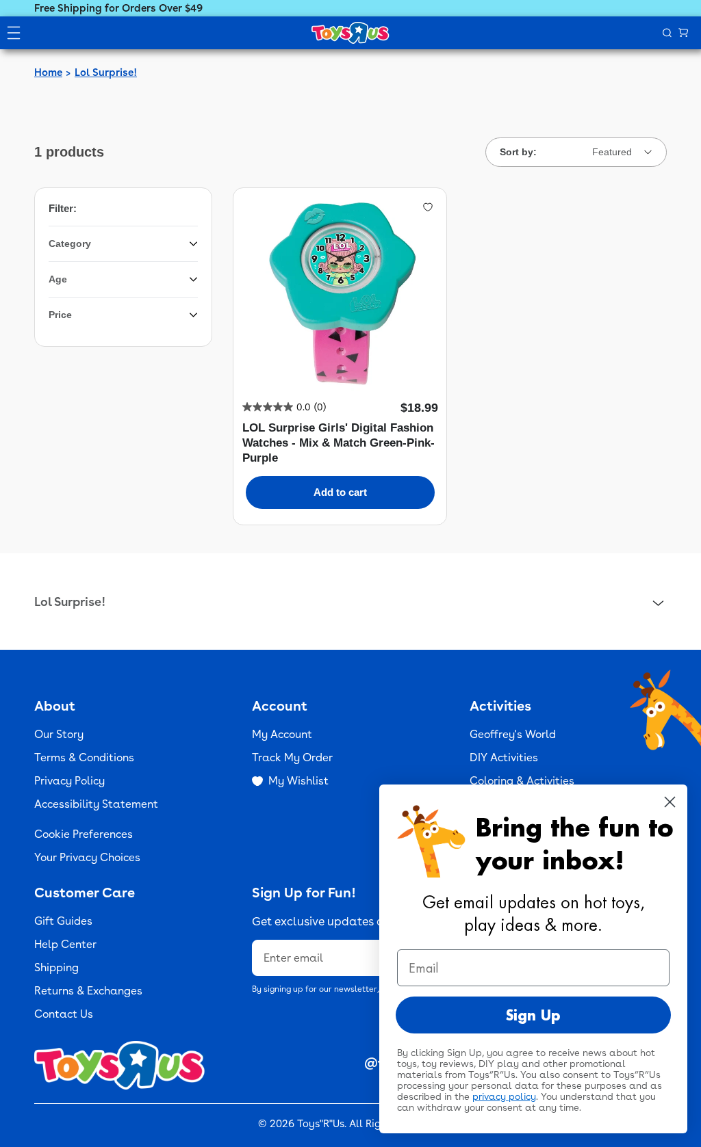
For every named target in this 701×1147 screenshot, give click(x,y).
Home (48, 72)
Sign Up (533, 1015)
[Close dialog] (670, 802)
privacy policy (504, 1096)
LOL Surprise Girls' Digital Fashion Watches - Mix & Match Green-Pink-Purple (338, 442)
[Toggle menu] (13, 33)
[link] (284, 407)
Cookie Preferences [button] (83, 834)
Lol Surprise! (106, 72)
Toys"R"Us (320, 1124)
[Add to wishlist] (428, 206)
